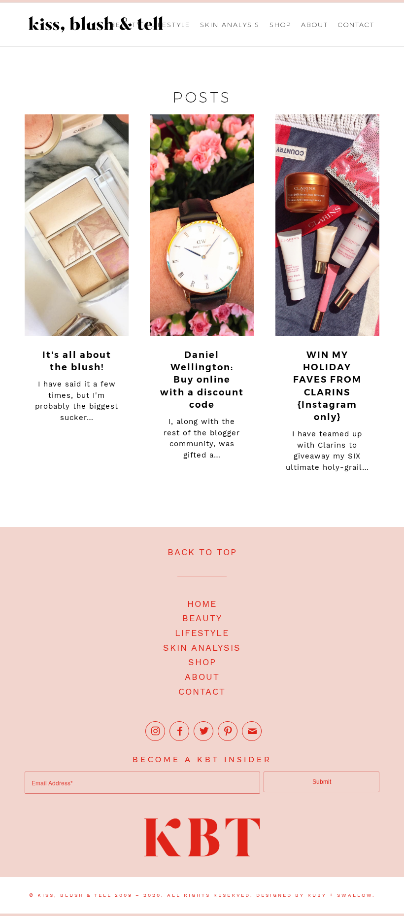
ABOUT (202, 676)
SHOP (202, 662)
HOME (202, 604)
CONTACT (202, 691)
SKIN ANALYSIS (202, 647)
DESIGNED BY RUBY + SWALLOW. (315, 895)
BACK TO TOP (202, 552)
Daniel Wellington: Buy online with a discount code (202, 380)
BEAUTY (202, 618)
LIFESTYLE (202, 633)
